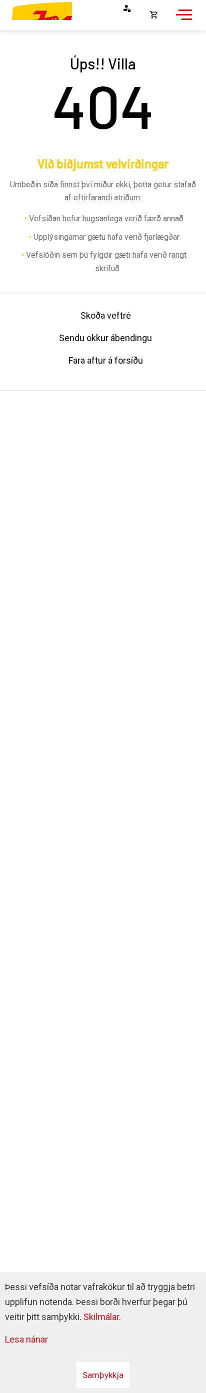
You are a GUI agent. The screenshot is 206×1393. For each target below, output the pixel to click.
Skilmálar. (102, 1317)
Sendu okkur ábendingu (105, 338)
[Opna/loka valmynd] (182, 19)
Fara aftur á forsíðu (105, 360)
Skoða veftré (105, 315)
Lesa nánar (26, 1339)
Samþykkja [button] (103, 1375)
